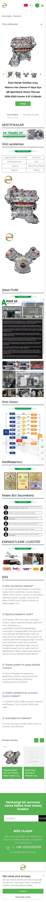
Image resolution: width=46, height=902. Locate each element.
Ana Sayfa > (7, 16)
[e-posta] (42, 453)
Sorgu (23, 103)
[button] (36, 740)
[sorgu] (42, 459)
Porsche (17, 16)
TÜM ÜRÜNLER (10, 24)
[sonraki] (40, 74)
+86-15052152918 (28, 847)
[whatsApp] (42, 447)
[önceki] (4, 74)
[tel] (42, 441)
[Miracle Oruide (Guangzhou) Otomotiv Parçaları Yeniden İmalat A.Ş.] (4, 5)
